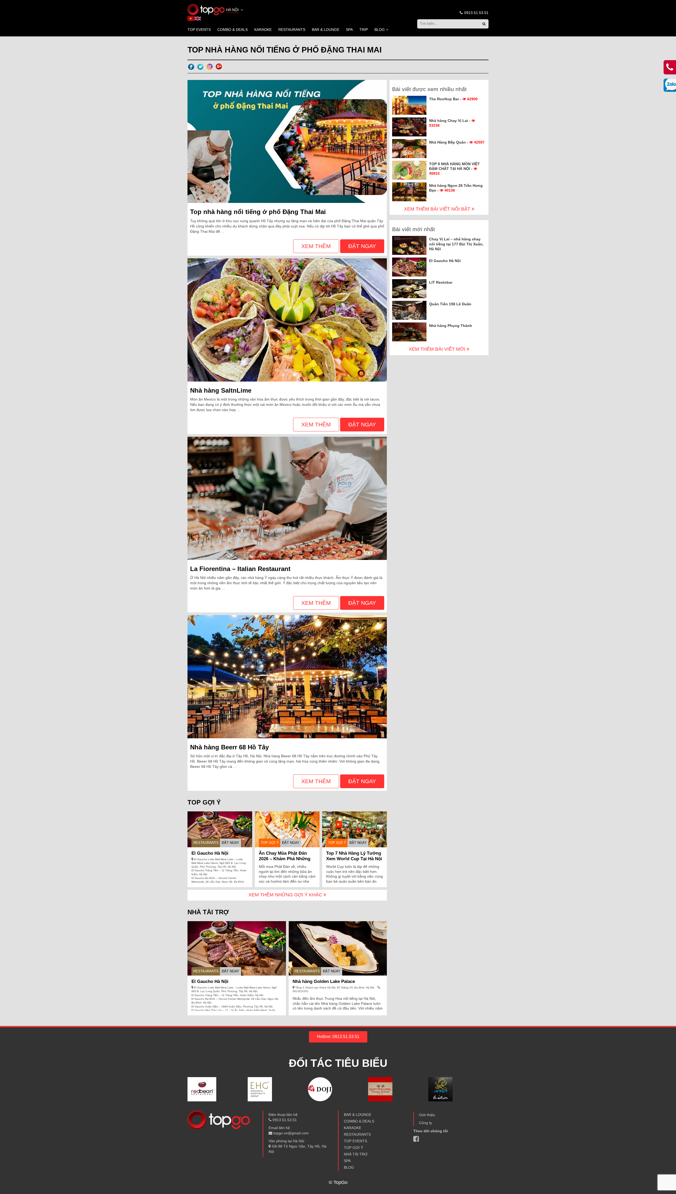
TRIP (363, 29)
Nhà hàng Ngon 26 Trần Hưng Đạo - (456, 187)
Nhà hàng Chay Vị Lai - (450, 122)
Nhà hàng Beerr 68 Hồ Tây (229, 747)
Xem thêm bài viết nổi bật (438, 209)
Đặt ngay (362, 246)
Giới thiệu (427, 1115)
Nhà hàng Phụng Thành (450, 326)
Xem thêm (316, 246)
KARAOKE (263, 29)
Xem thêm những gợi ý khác (285, 894)
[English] (197, 18)
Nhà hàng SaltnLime (220, 390)
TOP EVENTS (199, 29)
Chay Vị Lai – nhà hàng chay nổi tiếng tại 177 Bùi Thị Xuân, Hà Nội (456, 244)
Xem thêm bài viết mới (438, 349)
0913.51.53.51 (476, 13)
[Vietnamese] (190, 18)
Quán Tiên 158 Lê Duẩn (450, 304)
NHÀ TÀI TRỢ (356, 1154)
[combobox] (235, 10)
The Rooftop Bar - (453, 99)
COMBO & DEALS (232, 29)
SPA (349, 29)
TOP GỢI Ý (270, 843)
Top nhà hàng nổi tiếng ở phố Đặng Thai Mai (258, 211)
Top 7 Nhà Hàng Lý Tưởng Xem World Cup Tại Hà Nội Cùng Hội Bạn (354, 859)
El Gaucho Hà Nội (209, 853)
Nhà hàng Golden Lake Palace (324, 981)
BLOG (379, 29)
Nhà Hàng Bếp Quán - (457, 142)
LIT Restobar (440, 282)
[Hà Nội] (205, 9)
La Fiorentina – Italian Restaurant (240, 568)
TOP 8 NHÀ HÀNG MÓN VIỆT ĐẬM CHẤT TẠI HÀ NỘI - (454, 168)
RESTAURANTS (291, 29)
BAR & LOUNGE (325, 29)
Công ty (425, 1123)
